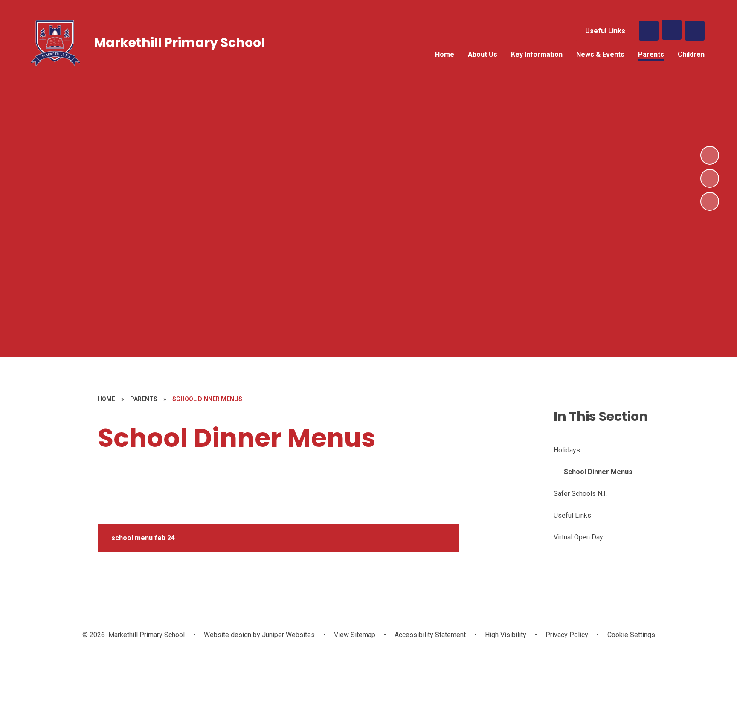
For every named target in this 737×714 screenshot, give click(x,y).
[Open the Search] (649, 31)
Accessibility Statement (430, 635)
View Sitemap (354, 635)
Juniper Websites (287, 635)
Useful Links (605, 31)
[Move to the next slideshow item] (709, 155)
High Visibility (505, 635)
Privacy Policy (566, 635)
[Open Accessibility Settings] (695, 31)
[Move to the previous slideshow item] (709, 178)
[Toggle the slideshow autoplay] (709, 201)
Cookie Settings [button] (631, 635)
